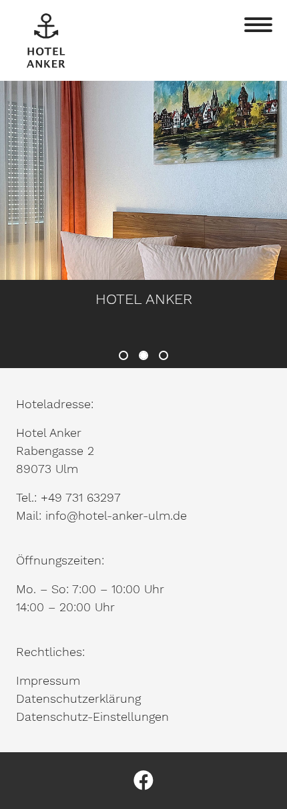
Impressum (48, 680)
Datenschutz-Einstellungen (92, 716)
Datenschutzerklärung (78, 698)
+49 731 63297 (81, 497)
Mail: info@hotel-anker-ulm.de (101, 515)
